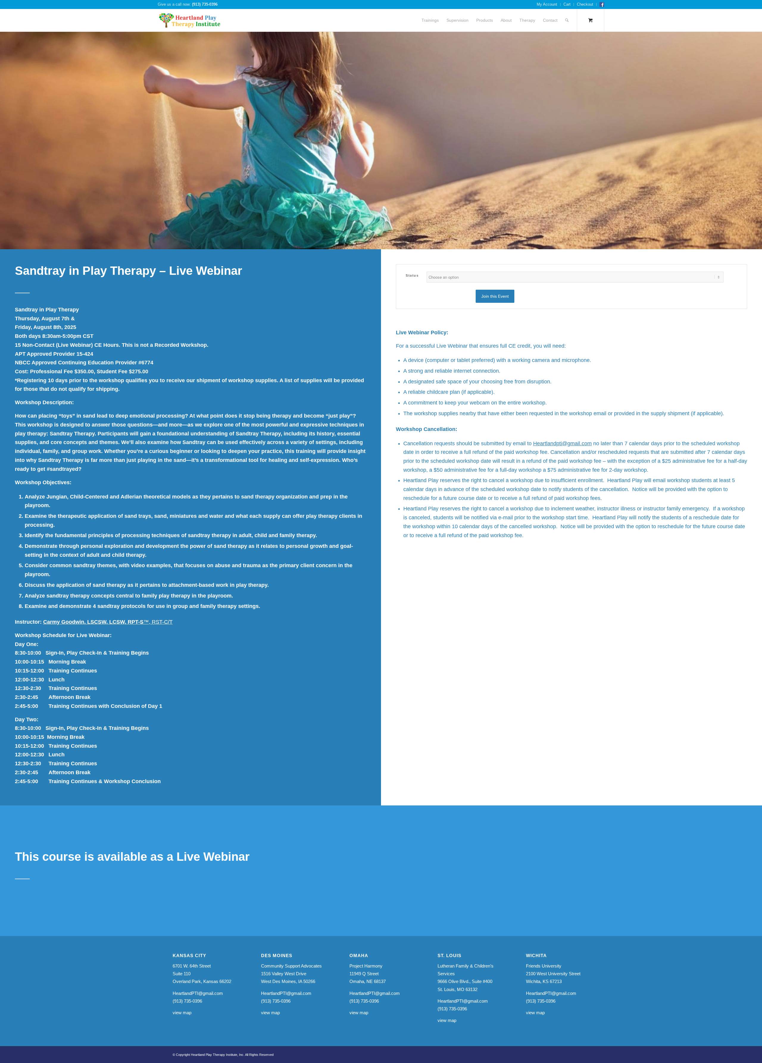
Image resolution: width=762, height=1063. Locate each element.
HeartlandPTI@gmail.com (198, 993)
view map (182, 1012)
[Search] (566, 20)
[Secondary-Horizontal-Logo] (190, 20)
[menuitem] (547, 4)
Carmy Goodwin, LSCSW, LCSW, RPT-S (108, 622)
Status (412, 275)
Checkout (585, 4)
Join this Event (495, 296)
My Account (547, 4)
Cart (567, 4)
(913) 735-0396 (205, 4)
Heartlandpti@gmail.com (562, 443)
